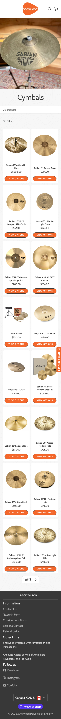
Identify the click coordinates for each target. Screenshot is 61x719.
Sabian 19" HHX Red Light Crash (44, 212)
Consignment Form (14, 620)
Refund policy (11, 631)
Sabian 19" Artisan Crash (44, 156)
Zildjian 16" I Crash (16, 377)
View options (16, 178)
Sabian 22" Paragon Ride (16, 434)
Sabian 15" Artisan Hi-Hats (16, 156)
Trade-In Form (11, 614)
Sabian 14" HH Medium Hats (44, 490)
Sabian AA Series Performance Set (44, 377)
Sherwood (24, 713)
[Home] (30, 9)
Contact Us (10, 609)
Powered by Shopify (41, 713)
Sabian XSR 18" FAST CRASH (44, 268)
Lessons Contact (13, 626)
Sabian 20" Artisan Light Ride (44, 546)
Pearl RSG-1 (16, 322)
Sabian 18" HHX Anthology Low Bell (16, 546)
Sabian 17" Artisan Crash (16, 490)
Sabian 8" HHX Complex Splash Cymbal (16, 268)
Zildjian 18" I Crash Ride (44, 322)
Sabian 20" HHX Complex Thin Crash (16, 212)
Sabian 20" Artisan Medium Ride (44, 434)
